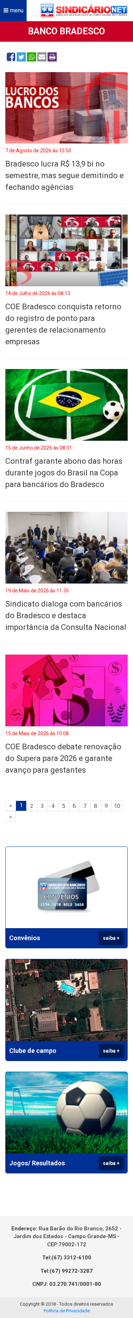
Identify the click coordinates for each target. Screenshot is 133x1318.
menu (16, 10)
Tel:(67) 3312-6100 (66, 1257)
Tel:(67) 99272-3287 (66, 1271)
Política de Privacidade (67, 1310)
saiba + (111, 938)
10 (117, 806)
